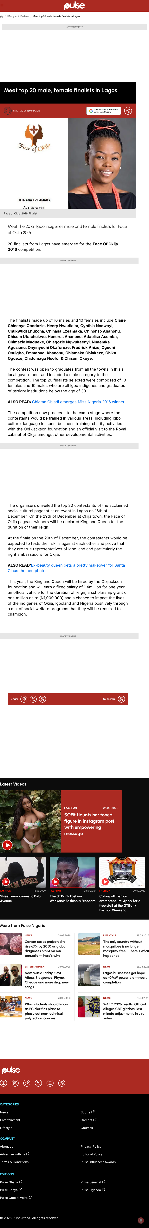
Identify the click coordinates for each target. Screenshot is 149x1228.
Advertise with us (12, 1154)
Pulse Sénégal (91, 1182)
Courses (87, 1128)
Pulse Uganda (91, 1190)
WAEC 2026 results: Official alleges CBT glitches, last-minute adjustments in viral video (124, 1011)
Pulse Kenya (9, 1190)
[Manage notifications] (141, 1220)
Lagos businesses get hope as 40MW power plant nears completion (125, 977)
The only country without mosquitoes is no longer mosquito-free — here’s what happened (126, 949)
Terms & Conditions (14, 1162)
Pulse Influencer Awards (98, 1162)
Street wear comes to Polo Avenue (20, 898)
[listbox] (74, 886)
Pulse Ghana (9, 1182)
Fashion (24, 16)
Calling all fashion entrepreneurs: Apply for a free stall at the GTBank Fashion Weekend (119, 903)
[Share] (128, 111)
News (28, 935)
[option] (23, 886)
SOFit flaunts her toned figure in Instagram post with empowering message (89, 824)
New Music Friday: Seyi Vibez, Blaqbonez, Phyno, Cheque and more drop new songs (47, 980)
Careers (86, 1120)
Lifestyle (11, 16)
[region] (74, 886)
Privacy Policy (91, 1146)
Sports (85, 1112)
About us (6, 1146)
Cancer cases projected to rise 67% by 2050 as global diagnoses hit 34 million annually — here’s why (45, 949)
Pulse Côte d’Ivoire (14, 1198)
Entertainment (35, 966)
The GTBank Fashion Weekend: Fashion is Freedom (72, 898)
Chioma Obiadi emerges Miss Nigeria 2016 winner (78, 402)
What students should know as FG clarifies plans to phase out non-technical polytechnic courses (46, 1011)
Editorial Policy (92, 1154)
